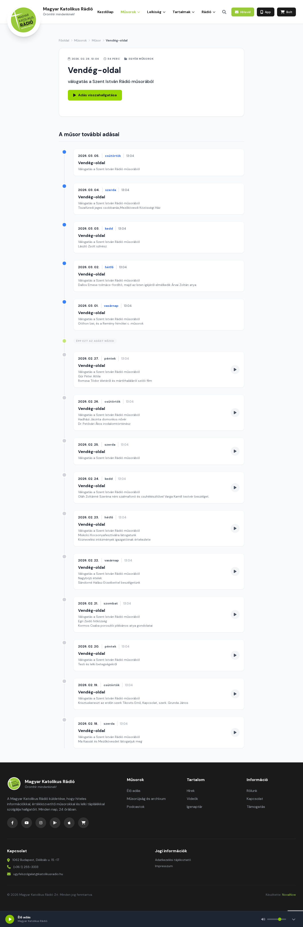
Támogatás (256, 806)
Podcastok (136, 806)
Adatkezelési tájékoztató (173, 860)
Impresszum (164, 866)
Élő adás (133, 790)
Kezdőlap (105, 12)
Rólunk (252, 790)
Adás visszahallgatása (97, 95)
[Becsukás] (294, 919)
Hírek (191, 790)
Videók (192, 798)
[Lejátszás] (9, 919)
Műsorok (80, 40)
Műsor (96, 40)
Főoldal (64, 40)
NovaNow (289, 895)
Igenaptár (195, 806)
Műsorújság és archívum (146, 798)
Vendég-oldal (91, 162)
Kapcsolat (255, 798)
